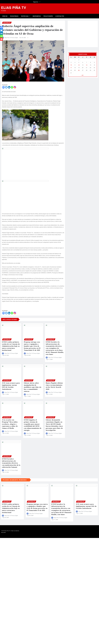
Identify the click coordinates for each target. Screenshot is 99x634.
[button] (71, 35)
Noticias (25, 16)
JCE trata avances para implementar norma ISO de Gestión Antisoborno (86, 506)
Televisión (48, 16)
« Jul (82, 75)
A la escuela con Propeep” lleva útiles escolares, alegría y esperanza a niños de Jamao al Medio (10, 424)
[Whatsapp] (12, 87)
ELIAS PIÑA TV (13, 7)
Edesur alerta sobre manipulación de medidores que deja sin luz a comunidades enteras (32, 387)
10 (71, 65)
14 (86, 65)
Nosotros (14, 16)
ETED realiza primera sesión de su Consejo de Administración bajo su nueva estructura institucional (11, 346)
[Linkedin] (9, 87)
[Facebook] (3, 87)
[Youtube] (1, 39)
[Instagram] (14, 87)
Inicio (4, 16)
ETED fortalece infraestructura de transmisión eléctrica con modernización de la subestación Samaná (11, 463)
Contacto (59, 16)
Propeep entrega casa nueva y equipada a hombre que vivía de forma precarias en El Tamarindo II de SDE (32, 346)
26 (79, 70)
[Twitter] (6, 87)
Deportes (37, 16)
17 (71, 67)
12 (79, 65)
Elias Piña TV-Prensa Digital (11, 37)
